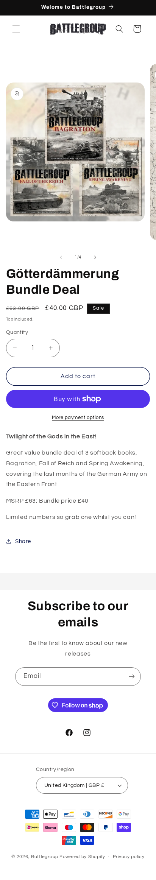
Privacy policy (129, 857)
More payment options (78, 417)
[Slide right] (95, 257)
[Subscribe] (131, 676)
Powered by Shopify (82, 857)
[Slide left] (61, 257)
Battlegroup (44, 857)
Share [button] (23, 541)
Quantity (17, 332)
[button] (16, 28)
